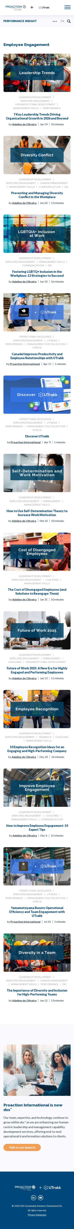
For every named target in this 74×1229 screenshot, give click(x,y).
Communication (50, 186)
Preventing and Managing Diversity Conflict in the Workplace (37, 195)
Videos (37, 347)
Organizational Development (35, 104)
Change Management (54, 183)
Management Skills (26, 108)
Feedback (45, 737)
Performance (52, 108)
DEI (66, 186)
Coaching (52, 579)
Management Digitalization (46, 344)
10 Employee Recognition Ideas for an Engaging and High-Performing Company (37, 749)
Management (52, 501)
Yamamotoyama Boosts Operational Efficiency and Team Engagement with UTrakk (37, 912)
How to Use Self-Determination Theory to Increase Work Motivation (37, 513)
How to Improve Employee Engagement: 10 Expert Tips (37, 827)
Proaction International (25, 363)
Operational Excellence (35, 336)
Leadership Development (35, 97)
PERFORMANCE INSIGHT (20, 21)
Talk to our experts (22, 1147)
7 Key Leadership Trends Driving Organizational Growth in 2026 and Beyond (37, 116)
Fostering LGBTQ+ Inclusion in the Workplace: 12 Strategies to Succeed (37, 273)
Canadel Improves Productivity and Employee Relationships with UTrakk (37, 356)
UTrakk (52, 340)
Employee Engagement (35, 100)
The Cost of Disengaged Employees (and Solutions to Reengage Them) (37, 591)
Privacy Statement (37, 1214)
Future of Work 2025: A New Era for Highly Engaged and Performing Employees (37, 670)
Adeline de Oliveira (24, 124)
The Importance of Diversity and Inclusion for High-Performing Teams (37, 992)
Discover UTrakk (37, 436)
